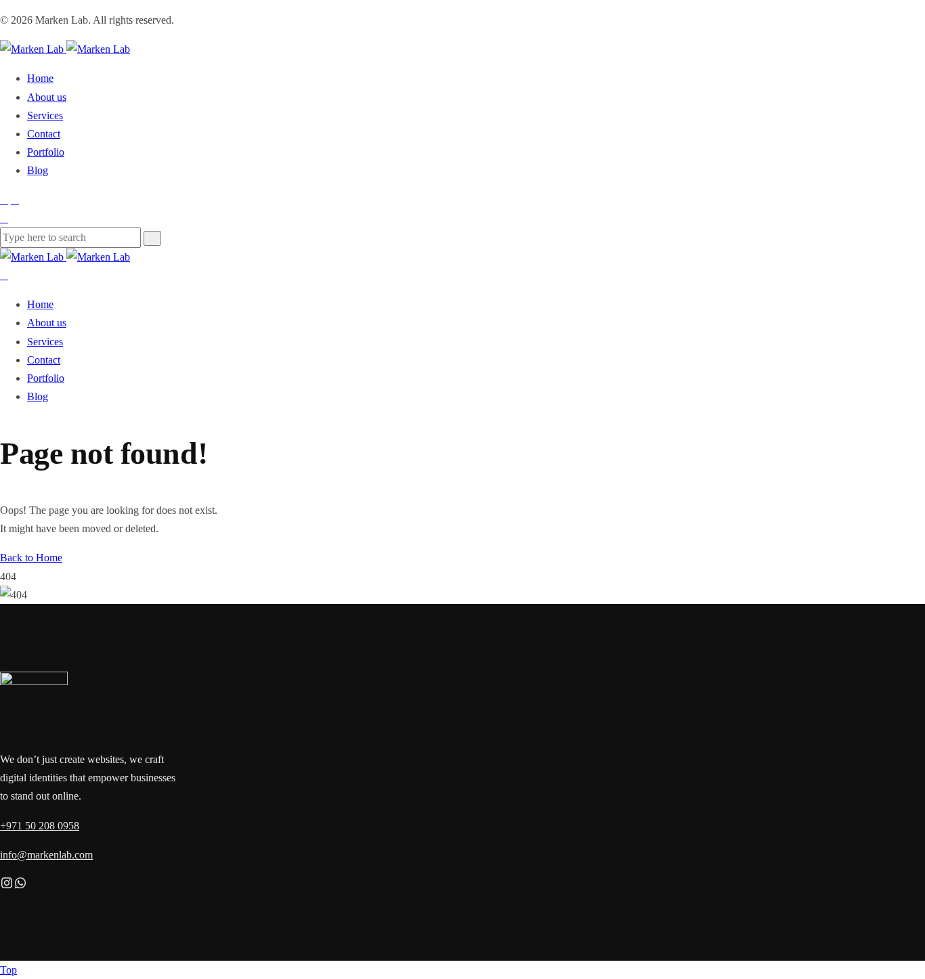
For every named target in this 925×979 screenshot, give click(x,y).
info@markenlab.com (46, 855)
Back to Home (31, 557)
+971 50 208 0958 (39, 825)
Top (8, 970)
